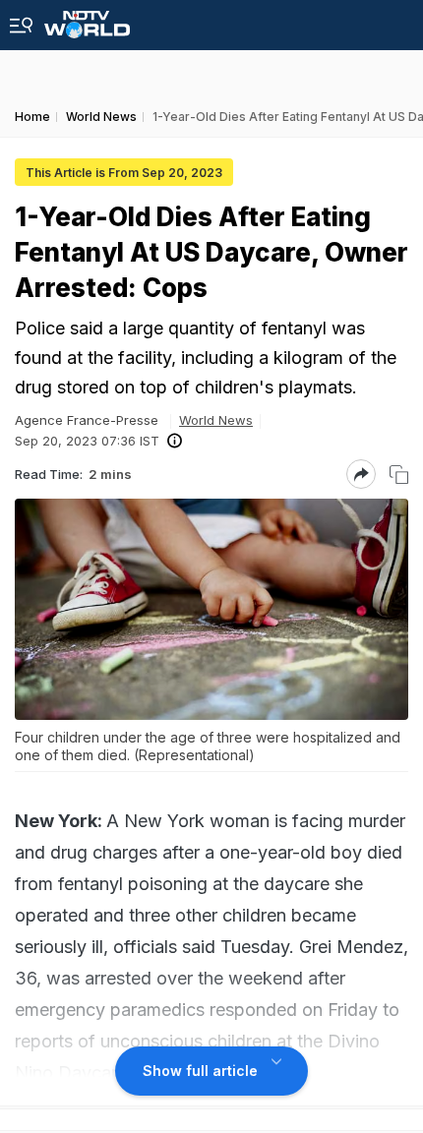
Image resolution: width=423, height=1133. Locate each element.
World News (216, 420)
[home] (87, 19)
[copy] (399, 474)
